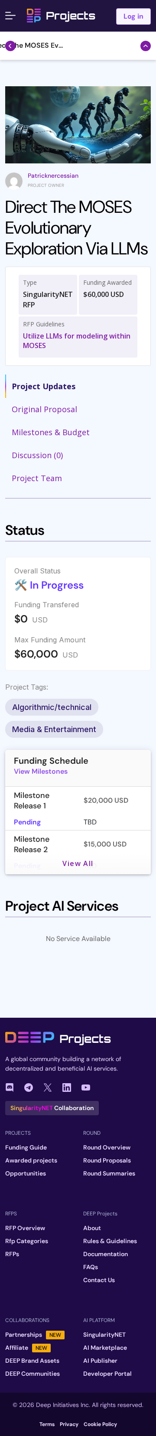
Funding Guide (26, 1147)
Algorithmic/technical (51, 707)
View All (77, 863)
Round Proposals (107, 1160)
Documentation (105, 1254)
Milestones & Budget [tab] (51, 432)
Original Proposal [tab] (44, 409)
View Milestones (41, 771)
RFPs (12, 1254)
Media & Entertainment (54, 729)
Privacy (69, 1424)
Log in (133, 16)
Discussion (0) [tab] (37, 455)
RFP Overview (25, 1228)
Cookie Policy (100, 1424)
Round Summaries (109, 1173)
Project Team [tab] (37, 478)
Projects (70, 15)
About (92, 1228)
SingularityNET (104, 1334)
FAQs (90, 1267)
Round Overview (106, 1147)
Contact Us (99, 1280)
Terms (47, 1424)
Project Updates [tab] (43, 386)
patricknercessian (53, 175)
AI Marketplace (105, 1347)
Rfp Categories (26, 1241)
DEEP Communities (32, 1373)
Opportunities (25, 1173)
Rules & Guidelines (110, 1241)
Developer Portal (107, 1373)
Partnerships (33, 1334)
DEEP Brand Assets (32, 1360)
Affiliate (26, 1347)
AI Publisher (100, 1360)
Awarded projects (31, 1160)
